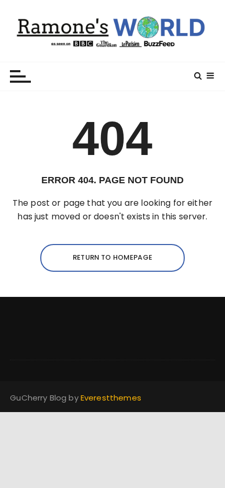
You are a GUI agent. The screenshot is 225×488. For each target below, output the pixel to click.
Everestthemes (111, 397)
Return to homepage (112, 257)
